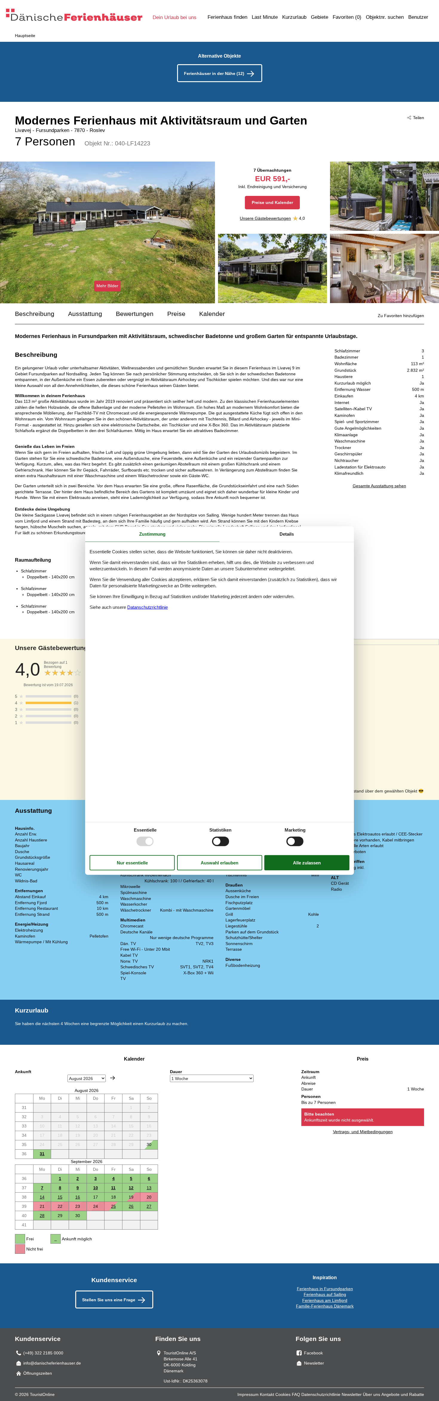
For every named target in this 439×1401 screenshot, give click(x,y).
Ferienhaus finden (227, 17)
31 (42, 1153)
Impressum (248, 1394)
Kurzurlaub (294, 17)
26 (131, 1206)
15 (60, 1197)
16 (77, 1197)
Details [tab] (287, 534)
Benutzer (418, 17)
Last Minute (265, 17)
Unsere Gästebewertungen (265, 218)
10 (95, 1187)
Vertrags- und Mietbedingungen (363, 1131)
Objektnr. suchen (385, 17)
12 (131, 1187)
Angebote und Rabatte (402, 1394)
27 (149, 1206)
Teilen (418, 117)
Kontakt (267, 1394)
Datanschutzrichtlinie (147, 606)
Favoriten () (347, 17)
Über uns (371, 1394)
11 (113, 1187)
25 (113, 1206)
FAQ (296, 1394)
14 (42, 1197)
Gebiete (319, 17)
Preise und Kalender (272, 202)
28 (42, 1215)
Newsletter (352, 1394)
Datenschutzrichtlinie (320, 1394)
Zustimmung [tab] (152, 534)
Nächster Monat (112, 1078)
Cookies (283, 1394)
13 (149, 1187)
